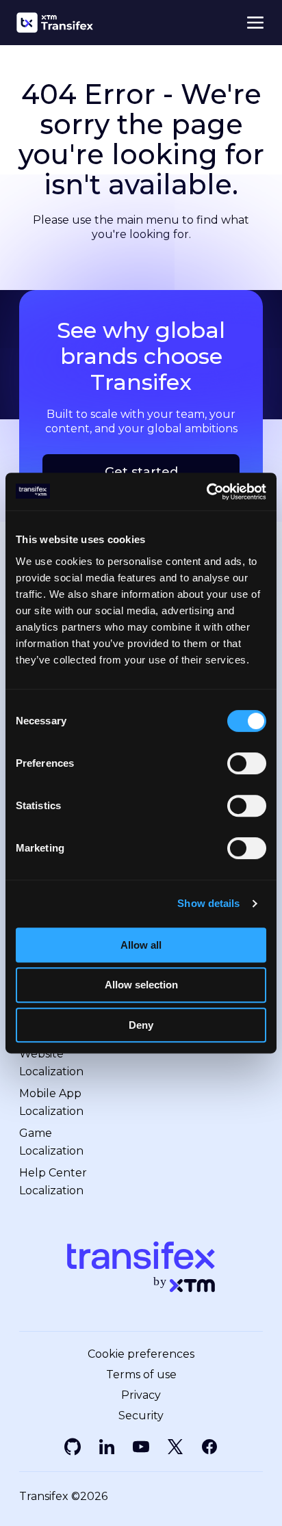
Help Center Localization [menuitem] (53, 1181)
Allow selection (141, 984)
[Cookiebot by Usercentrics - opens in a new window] (206, 492)
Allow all (141, 945)
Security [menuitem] (141, 1416)
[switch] (246, 763)
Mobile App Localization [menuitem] (51, 1102)
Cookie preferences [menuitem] (141, 1354)
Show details (208, 903)
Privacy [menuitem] (141, 1395)
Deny (141, 1025)
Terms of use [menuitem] (141, 1375)
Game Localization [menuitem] (51, 1142)
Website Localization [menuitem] (51, 1062)
